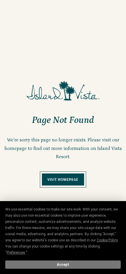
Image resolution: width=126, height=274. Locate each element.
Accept (63, 265)
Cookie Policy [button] (107, 240)
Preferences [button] (16, 252)
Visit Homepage (63, 179)
